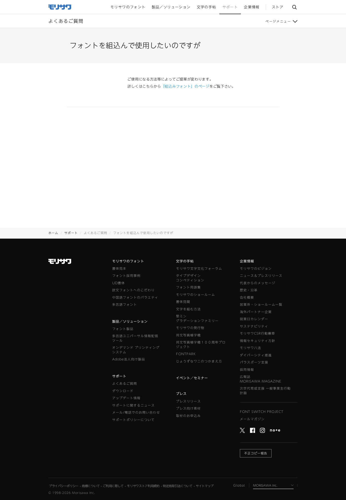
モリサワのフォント (128, 261)
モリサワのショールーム (195, 294)
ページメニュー (278, 21)
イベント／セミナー (192, 378)
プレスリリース (188, 401)
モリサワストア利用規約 (143, 485)
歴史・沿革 (249, 290)
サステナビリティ (254, 326)
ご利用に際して (113, 485)
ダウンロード (122, 391)
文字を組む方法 (188, 309)
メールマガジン (252, 419)
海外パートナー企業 (256, 312)
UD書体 (118, 283)
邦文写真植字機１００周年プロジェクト (201, 345)
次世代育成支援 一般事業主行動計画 (265, 391)
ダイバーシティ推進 (256, 355)
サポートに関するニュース (133, 405)
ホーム (53, 232)
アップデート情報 (126, 398)
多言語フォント (124, 304)
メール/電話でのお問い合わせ (136, 412)
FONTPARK (186, 354)
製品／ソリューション (130, 321)
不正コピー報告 (255, 453)
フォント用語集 (188, 287)
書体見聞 (183, 301)
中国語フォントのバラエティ (135, 297)
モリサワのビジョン (256, 268)
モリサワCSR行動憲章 (257, 333)
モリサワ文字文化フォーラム (199, 268)
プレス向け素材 (188, 408)
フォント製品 (122, 329)
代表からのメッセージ (257, 283)
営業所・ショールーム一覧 (261, 304)
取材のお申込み (188, 415)
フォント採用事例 (126, 275)
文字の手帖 (185, 261)
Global (239, 485)
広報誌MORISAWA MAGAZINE (260, 379)
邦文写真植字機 (188, 335)
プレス (181, 393)
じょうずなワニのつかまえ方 (199, 361)
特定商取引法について (178, 485)
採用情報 (247, 369)
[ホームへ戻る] (60, 6)
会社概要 (247, 297)
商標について (91, 485)
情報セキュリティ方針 (257, 340)
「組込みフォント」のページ (185, 86)
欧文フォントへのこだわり (133, 290)
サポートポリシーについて (133, 419)
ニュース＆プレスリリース (261, 275)
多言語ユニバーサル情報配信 (135, 338)
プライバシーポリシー (64, 485)
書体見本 (119, 268)
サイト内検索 (294, 7)
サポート (71, 232)
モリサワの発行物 (190, 328)
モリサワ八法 (250, 348)
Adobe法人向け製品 (128, 359)
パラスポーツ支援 (254, 362)
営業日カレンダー (254, 319)
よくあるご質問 (124, 383)
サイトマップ (205, 485)
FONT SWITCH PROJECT (261, 411)
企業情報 (247, 261)
